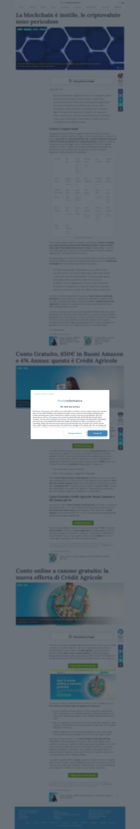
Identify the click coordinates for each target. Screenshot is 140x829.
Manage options (75, 433)
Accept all (97, 433)
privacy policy (97, 427)
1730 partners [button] (45, 411)
